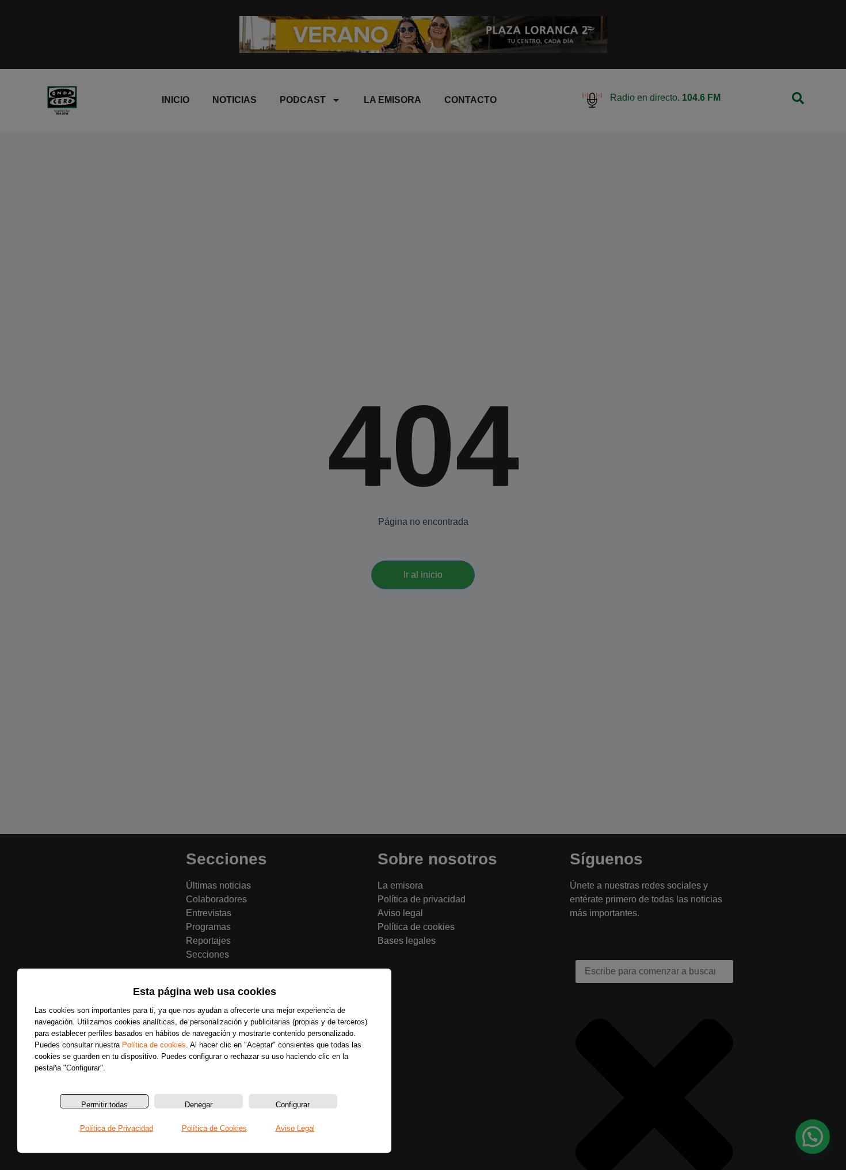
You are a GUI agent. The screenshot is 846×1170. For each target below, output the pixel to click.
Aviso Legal (295, 1128)
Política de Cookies (214, 1128)
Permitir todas (104, 1104)
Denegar (198, 1104)
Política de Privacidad (116, 1128)
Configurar (293, 1104)
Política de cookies (154, 1045)
